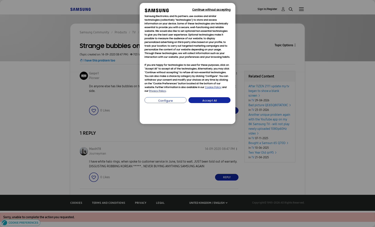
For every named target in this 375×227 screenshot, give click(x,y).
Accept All (209, 100)
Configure (165, 101)
